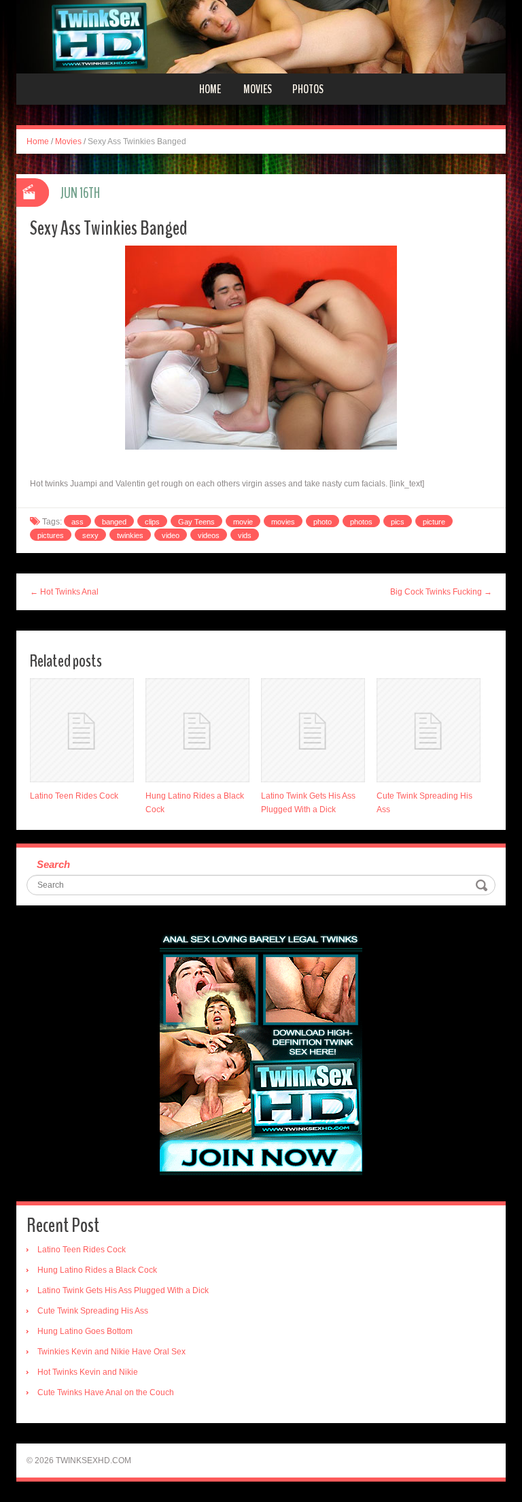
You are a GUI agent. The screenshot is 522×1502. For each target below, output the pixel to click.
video (170, 535)
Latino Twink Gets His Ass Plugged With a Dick (123, 1290)
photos (361, 522)
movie (243, 522)
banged (114, 522)
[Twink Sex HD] (261, 36)
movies (283, 522)
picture (434, 522)
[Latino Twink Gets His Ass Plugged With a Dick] (313, 730)
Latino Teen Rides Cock (74, 796)
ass (77, 522)
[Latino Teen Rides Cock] (82, 730)
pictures (50, 535)
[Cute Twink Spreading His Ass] (429, 730)
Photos (308, 89)
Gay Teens (196, 522)
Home (210, 89)
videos (209, 535)
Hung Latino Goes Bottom (85, 1331)
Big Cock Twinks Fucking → (441, 592)
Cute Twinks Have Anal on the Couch (105, 1392)
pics (397, 522)
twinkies (130, 535)
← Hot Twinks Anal (64, 592)
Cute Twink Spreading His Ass (92, 1311)
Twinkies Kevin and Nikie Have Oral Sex (111, 1351)
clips (152, 522)
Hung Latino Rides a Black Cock (97, 1270)
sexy (90, 535)
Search (53, 864)
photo (322, 522)
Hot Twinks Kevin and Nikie (87, 1372)
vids (244, 535)
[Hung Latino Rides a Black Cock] (197, 730)
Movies (257, 89)
